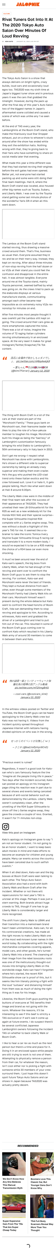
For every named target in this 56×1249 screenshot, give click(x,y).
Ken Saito (9, 41)
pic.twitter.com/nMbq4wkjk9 (33, 361)
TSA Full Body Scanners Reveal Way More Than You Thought (42, 1226)
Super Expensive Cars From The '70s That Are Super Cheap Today (13, 1225)
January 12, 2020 (39, 370)
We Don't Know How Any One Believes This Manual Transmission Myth (13, 1183)
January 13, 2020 (30, 697)
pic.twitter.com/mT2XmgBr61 (32, 687)
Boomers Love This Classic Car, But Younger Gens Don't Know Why (41, 1183)
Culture (6, 13)
